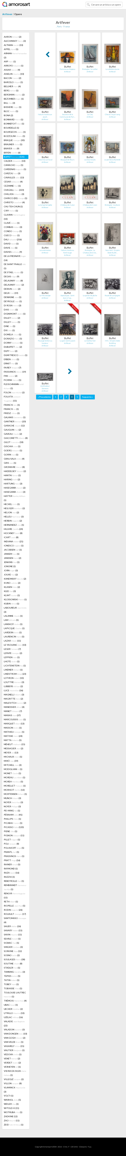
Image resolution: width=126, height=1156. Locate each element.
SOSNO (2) (12, 955)
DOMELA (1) (12, 334)
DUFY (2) (10, 351)
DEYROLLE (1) (13, 301)
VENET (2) (12, 1058)
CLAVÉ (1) (12, 223)
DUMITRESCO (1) (15, 355)
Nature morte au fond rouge (67, 251)
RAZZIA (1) (9, 877)
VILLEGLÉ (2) (14, 1079)
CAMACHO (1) (13, 165)
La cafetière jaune (112, 69)
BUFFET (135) (14, 156)
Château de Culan (67, 205)
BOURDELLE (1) (11, 127)
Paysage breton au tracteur (45, 342)
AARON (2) (12, 36)
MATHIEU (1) (14, 732)
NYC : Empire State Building (112, 342)
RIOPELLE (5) (14, 905)
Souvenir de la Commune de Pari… (67, 115)
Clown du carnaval (45, 160)
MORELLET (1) (15, 785)
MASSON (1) (13, 727)
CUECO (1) (12, 235)
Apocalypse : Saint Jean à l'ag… (67, 296)
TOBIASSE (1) (13, 988)
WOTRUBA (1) (13, 1112)
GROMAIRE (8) (14, 467)
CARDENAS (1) (15, 169)
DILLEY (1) (12, 322)
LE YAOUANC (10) (15, 645)
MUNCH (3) (12, 798)
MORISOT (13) (14, 790)
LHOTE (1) (12, 661)
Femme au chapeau (67, 69)
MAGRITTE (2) (13, 698)
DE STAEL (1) (13, 272)
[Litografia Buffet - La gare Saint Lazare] (67, 321)
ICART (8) (11, 537)
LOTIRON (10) (14, 678)
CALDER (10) (14, 161)
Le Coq (90, 114)
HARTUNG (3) (13, 483)
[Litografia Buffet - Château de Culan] (67, 186)
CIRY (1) (11, 210)
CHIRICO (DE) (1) (15, 198)
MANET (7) (13, 711)
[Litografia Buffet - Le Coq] (90, 95)
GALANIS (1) (15, 417)
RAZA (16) (11, 872)
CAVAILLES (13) (14, 177)
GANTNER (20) (15, 421)
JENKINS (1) (12, 562)
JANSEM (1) (11, 554)
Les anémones (45, 250)
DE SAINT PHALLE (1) (15, 266)
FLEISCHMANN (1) (14, 386)
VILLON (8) (13, 1083)
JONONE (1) (10, 566)
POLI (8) (11, 843)
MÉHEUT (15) (14, 744)
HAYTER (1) (14, 498)
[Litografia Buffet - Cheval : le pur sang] (112, 95)
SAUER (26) (12, 926)
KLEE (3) (10, 591)
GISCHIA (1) (12, 446)
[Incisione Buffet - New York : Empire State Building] (112, 231)
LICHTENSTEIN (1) (15, 665)
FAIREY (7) (12, 367)
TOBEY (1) (11, 984)
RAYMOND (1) (11, 868)
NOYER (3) (13, 802)
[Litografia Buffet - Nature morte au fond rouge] (67, 231)
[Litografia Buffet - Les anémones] (45, 231)
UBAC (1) (11, 1004)
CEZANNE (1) (12, 185)
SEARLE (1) (12, 938)
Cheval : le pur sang (112, 114)
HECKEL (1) (12, 504)
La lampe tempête (45, 205)
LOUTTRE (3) (14, 682)
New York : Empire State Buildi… (112, 251)
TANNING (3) (14, 971)
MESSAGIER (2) (13, 748)
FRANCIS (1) (12, 405)
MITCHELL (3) (13, 765)
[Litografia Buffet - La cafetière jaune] (112, 50)
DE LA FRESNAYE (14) (15, 258)
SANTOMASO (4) (15, 920)
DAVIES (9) (13, 252)
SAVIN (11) (13, 934)
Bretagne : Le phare (112, 205)
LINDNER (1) (13, 669)
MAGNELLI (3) (14, 694)
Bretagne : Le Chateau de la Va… (90, 251)
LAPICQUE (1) (14, 628)
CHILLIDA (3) (14, 194)
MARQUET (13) (14, 723)
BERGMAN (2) (14, 94)
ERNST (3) (11, 363)
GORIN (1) (11, 454)
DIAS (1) (11, 309)
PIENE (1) (10, 831)
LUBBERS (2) (13, 686)
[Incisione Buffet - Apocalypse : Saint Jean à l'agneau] (67, 276)
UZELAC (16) (13, 1017)
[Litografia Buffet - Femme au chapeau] (67, 50)
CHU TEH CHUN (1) (13, 206)
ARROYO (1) (13, 65)
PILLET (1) (12, 839)
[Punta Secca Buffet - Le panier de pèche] (90, 276)
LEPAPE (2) (13, 653)
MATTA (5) (13, 740)
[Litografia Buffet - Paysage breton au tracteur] (45, 321)
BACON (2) (12, 78)
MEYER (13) (11, 752)
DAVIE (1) (10, 247)
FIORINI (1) (12, 380)
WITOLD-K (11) (11, 1108)
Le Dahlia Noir (90, 341)
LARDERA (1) (13, 632)
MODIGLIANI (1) (13, 769)
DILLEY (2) (12, 318)
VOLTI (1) (8, 1095)
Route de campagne (112, 295)
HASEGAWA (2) (15, 487)
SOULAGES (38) (14, 959)
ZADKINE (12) (11, 1116)
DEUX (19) (11, 293)
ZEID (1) (13, 1124)
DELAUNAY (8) (13, 280)
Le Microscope (45, 295)
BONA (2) (8, 115)
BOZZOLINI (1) (14, 136)
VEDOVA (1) (13, 1054)
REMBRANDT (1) (15, 887)
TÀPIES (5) (12, 976)
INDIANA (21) (13, 541)
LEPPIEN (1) (12, 657)
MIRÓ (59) (11, 761)
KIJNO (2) (12, 583)
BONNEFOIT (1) (14, 123)
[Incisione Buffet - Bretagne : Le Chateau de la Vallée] (90, 231)
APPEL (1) (11, 49)
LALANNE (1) (13, 616)
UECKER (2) (13, 1009)
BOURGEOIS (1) (15, 132)
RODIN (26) (13, 910)
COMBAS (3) (13, 227)
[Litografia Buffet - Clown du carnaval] (45, 140)
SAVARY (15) (13, 930)
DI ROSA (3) (12, 305)
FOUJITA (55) (12, 398)
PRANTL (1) (11, 852)
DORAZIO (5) (13, 338)
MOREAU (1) (14, 777)
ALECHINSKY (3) (15, 41)
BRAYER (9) (11, 148)
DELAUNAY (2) (14, 284)
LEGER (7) (12, 649)
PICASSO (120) (14, 827)
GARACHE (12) (14, 425)
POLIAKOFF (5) (14, 848)
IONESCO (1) (14, 545)
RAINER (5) (12, 864)
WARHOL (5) (12, 1099)
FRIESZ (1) (12, 413)
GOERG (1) (13, 450)
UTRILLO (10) (14, 1013)
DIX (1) (9, 330)
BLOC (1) (11, 111)
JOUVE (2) (11, 574)
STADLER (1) (12, 967)
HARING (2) (12, 479)
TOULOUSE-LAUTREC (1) (15, 994)
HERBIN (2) (13, 520)
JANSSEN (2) (12, 558)
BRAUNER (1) (13, 144)
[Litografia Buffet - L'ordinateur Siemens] (45, 367)
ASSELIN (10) (14, 74)
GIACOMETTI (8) (16, 438)
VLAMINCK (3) (14, 1089)
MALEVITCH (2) (15, 703)
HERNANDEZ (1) (14, 525)
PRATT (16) (12, 860)
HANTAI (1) (12, 475)
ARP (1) (10, 61)
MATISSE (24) (13, 736)
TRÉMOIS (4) (15, 1000)
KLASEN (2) (12, 587)
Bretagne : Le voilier (90, 69)
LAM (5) (11, 620)
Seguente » (87, 397)
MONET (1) (12, 773)
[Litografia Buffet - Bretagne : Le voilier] (90, 50)
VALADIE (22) (14, 1023)
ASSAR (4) (12, 69)
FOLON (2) (14, 392)
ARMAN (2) (15, 55)
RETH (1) (11, 901)
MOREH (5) (13, 781)
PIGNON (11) (14, 835)
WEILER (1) (11, 1104)
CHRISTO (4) (14, 202)
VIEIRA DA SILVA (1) (15, 1073)
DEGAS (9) (11, 276)
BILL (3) (9, 103)
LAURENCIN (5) (14, 636)
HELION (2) (11, 512)
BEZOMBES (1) (14, 98)
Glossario (83, 1147)
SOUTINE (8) (13, 963)
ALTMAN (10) (13, 45)
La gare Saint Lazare (67, 341)
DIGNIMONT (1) (15, 313)
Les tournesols (90, 160)
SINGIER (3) (13, 947)
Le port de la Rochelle (112, 160)
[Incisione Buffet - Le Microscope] (45, 276)
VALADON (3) (14, 1029)
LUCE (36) (13, 690)
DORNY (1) (13, 342)
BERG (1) (11, 90)
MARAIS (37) (12, 715)
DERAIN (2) (12, 289)
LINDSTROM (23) (15, 674)
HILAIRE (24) (13, 529)
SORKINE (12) (13, 951)
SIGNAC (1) (11, 942)
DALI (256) (13, 239)
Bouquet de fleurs (67, 160)
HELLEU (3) (14, 516)
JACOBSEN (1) (13, 549)
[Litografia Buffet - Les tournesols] (90, 140)
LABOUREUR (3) (15, 609)
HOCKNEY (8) (13, 533)
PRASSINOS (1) (14, 856)
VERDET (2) (12, 1062)
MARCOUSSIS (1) (15, 719)
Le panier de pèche (90, 295)
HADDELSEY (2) (15, 471)
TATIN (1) (11, 980)
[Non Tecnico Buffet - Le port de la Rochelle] (112, 140)
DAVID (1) (11, 243)
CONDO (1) (13, 231)
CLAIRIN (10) (14, 216)
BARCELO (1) (13, 82)
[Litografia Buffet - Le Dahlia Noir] (90, 321)
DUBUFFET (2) (13, 347)
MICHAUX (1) (13, 756)
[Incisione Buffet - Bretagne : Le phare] (112, 186)
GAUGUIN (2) (12, 429)
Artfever (7, 14)
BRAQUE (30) (14, 140)
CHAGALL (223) (14, 190)
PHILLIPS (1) (12, 819)
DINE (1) (9, 326)
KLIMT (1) (12, 595)
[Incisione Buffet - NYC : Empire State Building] (112, 321)
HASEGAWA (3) (14, 492)
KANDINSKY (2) (15, 578)
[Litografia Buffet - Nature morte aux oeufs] (45, 95)
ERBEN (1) (11, 359)
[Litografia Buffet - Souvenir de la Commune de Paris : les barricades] (67, 95)
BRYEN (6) (12, 152)
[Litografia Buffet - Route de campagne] (112, 276)
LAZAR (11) (12, 640)
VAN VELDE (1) (13, 1042)
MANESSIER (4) (14, 707)
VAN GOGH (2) (14, 1037)
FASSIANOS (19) (15, 371)
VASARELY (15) (14, 1046)
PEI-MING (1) (12, 810)
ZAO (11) (12, 1120)
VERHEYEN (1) (12, 1066)
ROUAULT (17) (15, 914)
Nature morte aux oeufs (45, 115)
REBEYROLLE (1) (14, 881)
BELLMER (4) (12, 86)
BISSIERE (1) (12, 107)
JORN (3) (11, 570)
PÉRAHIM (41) (13, 814)
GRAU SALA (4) (14, 458)
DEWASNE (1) (12, 297)
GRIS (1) (10, 463)
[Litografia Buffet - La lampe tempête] (45, 186)
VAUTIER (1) (14, 1050)
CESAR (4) (13, 181)
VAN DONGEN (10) (15, 1033)
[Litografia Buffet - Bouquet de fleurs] (67, 140)
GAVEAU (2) (13, 434)
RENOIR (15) (14, 895)
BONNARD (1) (13, 119)
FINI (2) (10, 376)
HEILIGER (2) (14, 508)
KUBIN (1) (11, 603)
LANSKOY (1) (13, 624)
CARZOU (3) (12, 173)
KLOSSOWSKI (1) (15, 599)
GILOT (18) (13, 442)
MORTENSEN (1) (15, 794)
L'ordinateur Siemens (45, 387)
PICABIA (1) (13, 823)
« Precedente (44, 397)
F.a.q (89, 1147)
